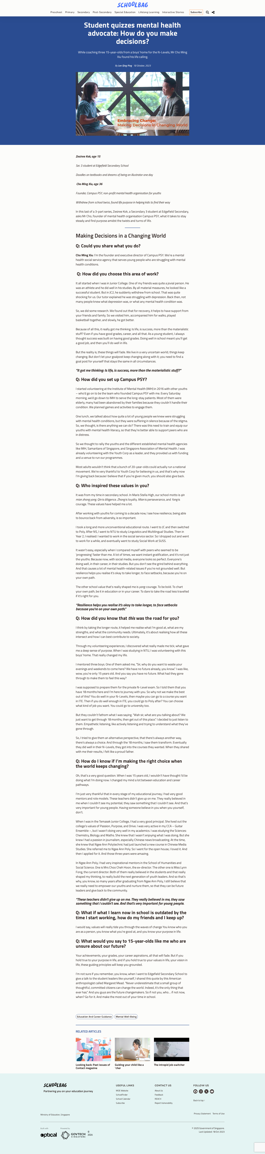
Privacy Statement (202, 1113)
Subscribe (120, 1103)
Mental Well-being (126, 1016)
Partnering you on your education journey (68, 1091)
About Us (159, 1090)
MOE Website (122, 1090)
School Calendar (123, 1098)
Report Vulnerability (164, 1103)
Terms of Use (219, 1113)
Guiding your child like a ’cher (129, 1066)
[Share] (213, 12)
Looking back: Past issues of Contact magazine (93, 1066)
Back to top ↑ (199, 1100)
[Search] (207, 12)
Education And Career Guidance (94, 1016)
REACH (158, 1098)
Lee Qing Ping (125, 65)
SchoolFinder (122, 1094)
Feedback (159, 1094)
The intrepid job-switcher (169, 1065)
